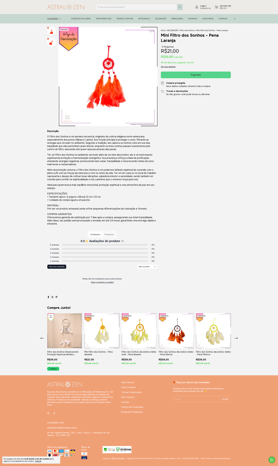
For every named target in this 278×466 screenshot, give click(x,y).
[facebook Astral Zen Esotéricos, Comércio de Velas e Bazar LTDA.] (54, 413)
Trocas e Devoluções (131, 392)
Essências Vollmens (81, 19)
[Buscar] (180, 7)
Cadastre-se (205, 8)
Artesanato (144, 19)
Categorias (52, 19)
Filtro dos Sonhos (187, 30)
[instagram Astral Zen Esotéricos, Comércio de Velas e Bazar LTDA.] (48, 413)
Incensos (192, 19)
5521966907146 (55, 423)
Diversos (223, 19)
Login (202, 6)
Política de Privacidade (132, 407)
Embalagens (177, 19)
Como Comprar (128, 387)
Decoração (160, 19)
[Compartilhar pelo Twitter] (52, 297)
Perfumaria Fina (103, 19)
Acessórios (208, 19)
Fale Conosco (128, 397)
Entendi (38, 461)
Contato (125, 402)
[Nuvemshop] (114, 459)
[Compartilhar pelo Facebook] (48, 297)
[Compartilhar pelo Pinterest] (56, 297)
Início (163, 30)
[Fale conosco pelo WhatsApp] (272, 460)
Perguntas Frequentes (132, 412)
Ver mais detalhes (168, 67)
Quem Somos (127, 382)
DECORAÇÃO (172, 30)
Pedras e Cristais (125, 19)
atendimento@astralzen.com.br (62, 427)
